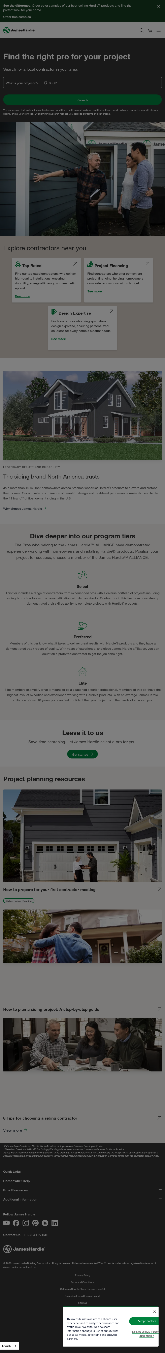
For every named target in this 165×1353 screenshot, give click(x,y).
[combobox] (9, 1346)
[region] (111, 1326)
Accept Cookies (147, 1321)
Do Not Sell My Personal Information (147, 1333)
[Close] (154, 1312)
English (6, 1345)
